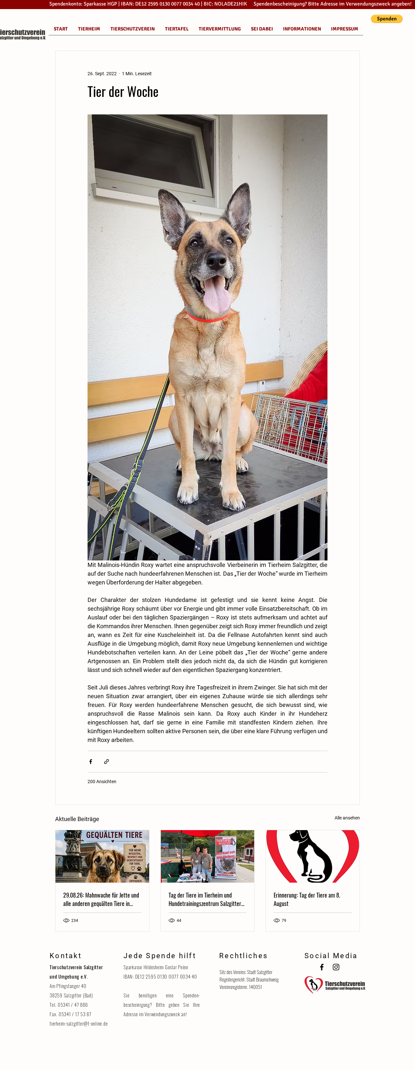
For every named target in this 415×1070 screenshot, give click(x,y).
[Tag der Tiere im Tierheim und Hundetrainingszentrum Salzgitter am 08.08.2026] (208, 856)
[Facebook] (321, 967)
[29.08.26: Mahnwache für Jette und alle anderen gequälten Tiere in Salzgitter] (102, 856)
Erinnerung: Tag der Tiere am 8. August (307, 899)
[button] (387, 19)
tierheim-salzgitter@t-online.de (79, 1023)
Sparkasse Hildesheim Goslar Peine (156, 966)
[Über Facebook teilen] (91, 761)
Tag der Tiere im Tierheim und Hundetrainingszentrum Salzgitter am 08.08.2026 (205, 899)
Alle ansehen (347, 817)
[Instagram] (336, 967)
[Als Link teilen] (106, 761)
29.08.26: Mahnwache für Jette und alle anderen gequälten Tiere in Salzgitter (101, 899)
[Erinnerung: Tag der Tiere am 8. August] (313, 856)
